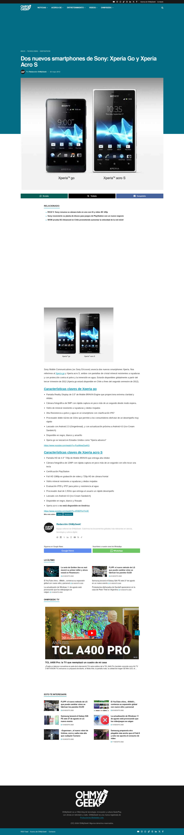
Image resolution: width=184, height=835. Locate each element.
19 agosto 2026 (115, 583)
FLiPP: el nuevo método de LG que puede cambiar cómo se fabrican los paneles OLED (122, 570)
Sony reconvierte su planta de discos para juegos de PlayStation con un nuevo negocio (86, 216)
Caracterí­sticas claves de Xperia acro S (73, 452)
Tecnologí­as (32, 51)
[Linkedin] (67, 537)
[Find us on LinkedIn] (130, 1)
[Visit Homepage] (26, 7)
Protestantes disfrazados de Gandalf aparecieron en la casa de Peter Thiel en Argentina (113, 588)
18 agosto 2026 (125, 590)
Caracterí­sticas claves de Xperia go (70, 389)
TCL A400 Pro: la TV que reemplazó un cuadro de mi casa (76, 662)
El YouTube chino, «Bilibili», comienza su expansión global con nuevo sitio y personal (64, 581)
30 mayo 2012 (55, 71)
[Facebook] (61, 537)
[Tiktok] (81, 537)
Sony (60, 514)
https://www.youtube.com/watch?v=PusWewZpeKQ (66, 445)
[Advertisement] (92, 31)
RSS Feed (24, 831)
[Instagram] (71, 537)
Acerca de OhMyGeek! (148, 2)
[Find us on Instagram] (117, 1)
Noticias (42, 7)
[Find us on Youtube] (114, 1)
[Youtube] (75, 537)
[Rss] (78, 537)
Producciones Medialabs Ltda (92, 817)
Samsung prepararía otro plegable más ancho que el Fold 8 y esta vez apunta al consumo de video (125, 734)
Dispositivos (45, 51)
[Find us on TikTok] (123, 1)
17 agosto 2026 (118, 742)
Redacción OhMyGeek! (38, 71)
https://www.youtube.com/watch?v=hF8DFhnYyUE (66, 510)
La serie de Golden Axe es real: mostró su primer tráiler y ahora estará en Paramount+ (74, 570)
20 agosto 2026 (68, 576)
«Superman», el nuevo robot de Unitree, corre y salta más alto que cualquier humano (74, 733)
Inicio (23, 51)
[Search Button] (162, 7)
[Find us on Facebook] (136, 1)
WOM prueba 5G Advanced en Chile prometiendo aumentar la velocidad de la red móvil (85, 220)
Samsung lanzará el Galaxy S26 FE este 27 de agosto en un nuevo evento (113, 581)
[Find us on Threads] (127, 1)
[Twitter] (64, 537)
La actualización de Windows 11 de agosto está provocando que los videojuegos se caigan (63, 589)
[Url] (57, 537)
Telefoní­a (68, 514)
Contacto (160, 2)
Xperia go (60, 373)
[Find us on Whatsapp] (120, 1)
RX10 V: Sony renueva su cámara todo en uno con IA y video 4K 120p (78, 212)
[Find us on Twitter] (133, 1)
